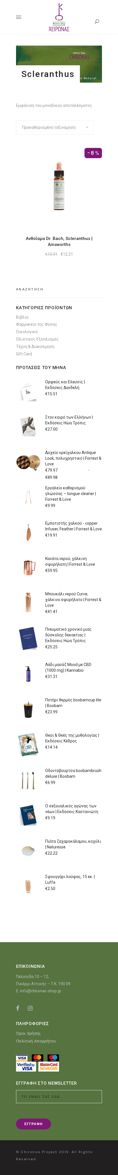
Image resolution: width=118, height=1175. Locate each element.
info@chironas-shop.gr (40, 991)
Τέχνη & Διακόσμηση (35, 346)
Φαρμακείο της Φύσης (36, 324)
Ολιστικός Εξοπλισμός (37, 339)
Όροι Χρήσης (28, 1033)
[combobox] (55, 127)
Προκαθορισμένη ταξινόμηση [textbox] (49, 127)
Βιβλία (22, 317)
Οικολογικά (27, 331)
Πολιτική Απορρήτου (36, 1041)
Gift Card (24, 354)
